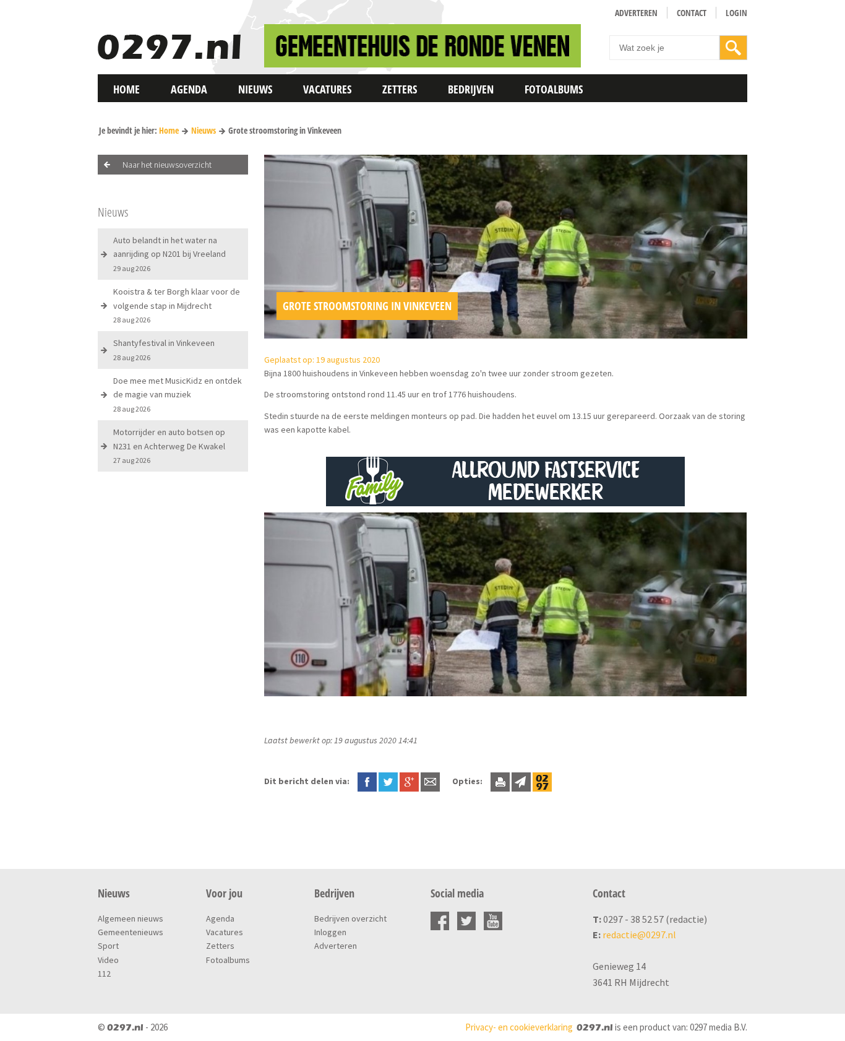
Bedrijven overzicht (350, 918)
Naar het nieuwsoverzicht (167, 164)
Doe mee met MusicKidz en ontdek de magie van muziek (177, 394)
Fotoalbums (554, 89)
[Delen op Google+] (409, 781)
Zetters (399, 89)
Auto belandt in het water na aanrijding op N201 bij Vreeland (169, 254)
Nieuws (255, 89)
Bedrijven (471, 89)
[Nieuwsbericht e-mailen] (430, 781)
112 (104, 973)
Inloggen (330, 932)
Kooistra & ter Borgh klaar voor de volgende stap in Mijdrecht (176, 305)
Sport (108, 945)
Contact (691, 13)
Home (126, 89)
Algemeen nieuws (130, 918)
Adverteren (636, 13)
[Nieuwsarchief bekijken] (542, 781)
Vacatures (327, 89)
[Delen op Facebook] (367, 781)
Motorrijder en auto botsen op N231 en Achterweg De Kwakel (169, 445)
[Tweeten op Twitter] (388, 781)
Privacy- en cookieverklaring (519, 1027)
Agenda (189, 89)
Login (736, 13)
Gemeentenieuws (130, 932)
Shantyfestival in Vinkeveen (164, 349)
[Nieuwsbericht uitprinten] (500, 781)
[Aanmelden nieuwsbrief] (521, 781)
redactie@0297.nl (639, 934)
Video (108, 959)
